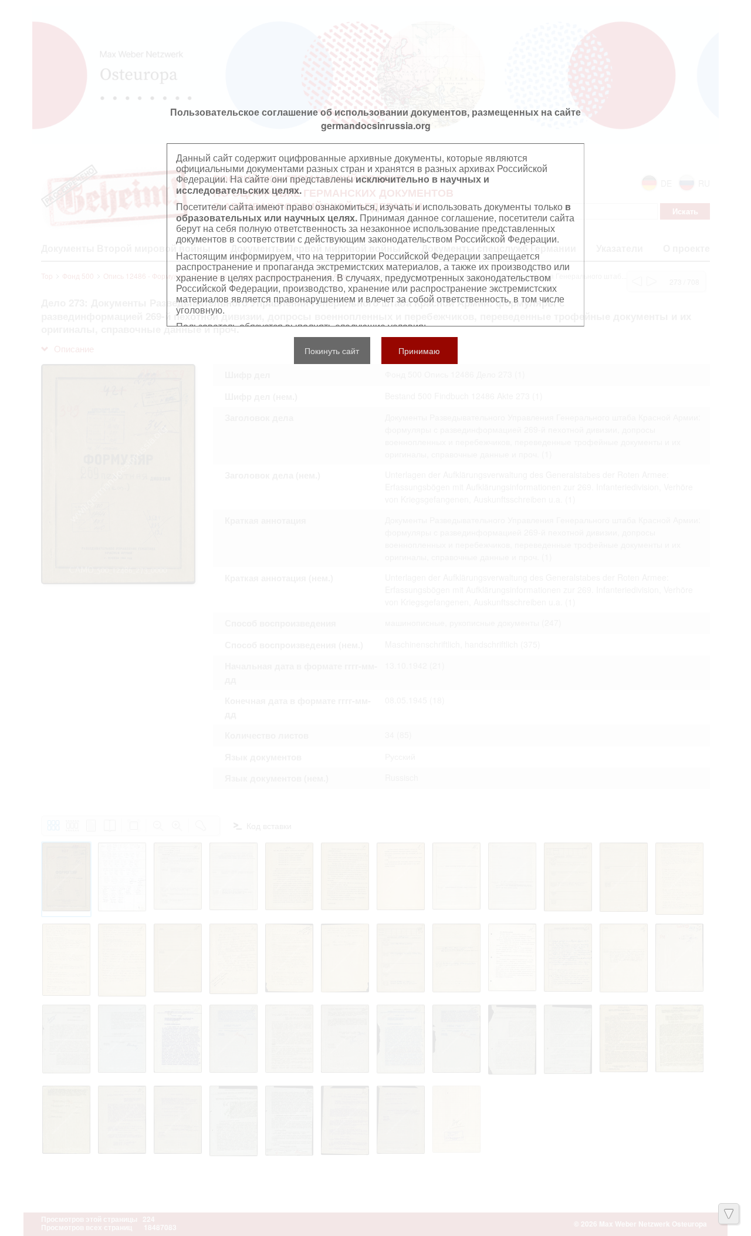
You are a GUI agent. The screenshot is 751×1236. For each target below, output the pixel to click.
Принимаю (419, 350)
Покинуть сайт (332, 350)
